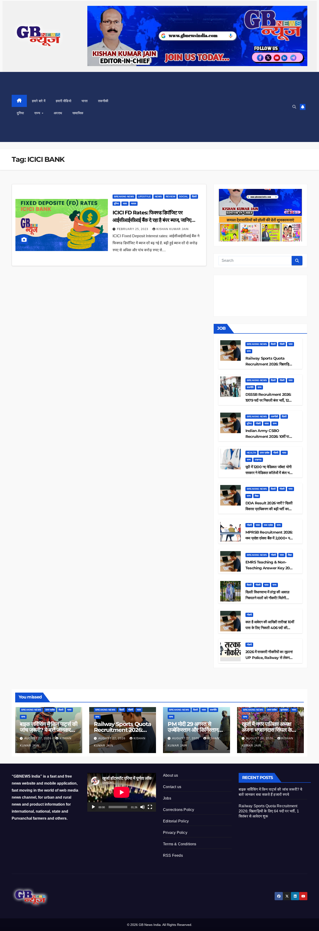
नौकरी (282, 344)
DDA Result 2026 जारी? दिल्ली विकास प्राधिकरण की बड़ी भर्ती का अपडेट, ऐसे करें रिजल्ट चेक (269, 509)
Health (251, 452)
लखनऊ (258, 459)
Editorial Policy (176, 821)
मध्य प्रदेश (268, 525)
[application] (121, 792)
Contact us (172, 787)
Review (170, 196)
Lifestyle (144, 196)
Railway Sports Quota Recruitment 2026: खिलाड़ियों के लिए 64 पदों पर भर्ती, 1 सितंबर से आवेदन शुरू (269, 811)
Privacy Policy (175, 833)
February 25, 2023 (133, 229)
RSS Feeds (173, 855)
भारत (85, 101)
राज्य (37, 113)
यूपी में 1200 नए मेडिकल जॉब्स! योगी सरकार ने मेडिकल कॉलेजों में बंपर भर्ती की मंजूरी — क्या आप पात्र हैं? (268, 473)
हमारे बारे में (39, 101)
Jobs (167, 798)
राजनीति (250, 387)
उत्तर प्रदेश (264, 452)
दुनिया (20, 113)
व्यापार (133, 203)
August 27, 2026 (38, 738)
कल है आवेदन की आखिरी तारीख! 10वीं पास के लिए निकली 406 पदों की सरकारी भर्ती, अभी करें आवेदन (269, 628)
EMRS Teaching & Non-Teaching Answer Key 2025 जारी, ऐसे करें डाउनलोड (269, 568)
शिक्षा (257, 496)
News (158, 196)
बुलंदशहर (284, 709)
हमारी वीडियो (63, 101)
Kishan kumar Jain (172, 229)
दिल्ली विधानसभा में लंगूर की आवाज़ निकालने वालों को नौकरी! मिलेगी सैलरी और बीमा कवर (267, 598)
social (183, 196)
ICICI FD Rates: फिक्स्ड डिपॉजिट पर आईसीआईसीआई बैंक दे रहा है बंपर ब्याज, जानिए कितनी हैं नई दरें (152, 220)
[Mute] (142, 807)
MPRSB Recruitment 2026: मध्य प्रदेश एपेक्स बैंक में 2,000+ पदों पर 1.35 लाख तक (269, 538)
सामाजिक (77, 113)
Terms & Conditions (179, 844)
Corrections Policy (178, 810)
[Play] (93, 807)
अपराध (58, 113)
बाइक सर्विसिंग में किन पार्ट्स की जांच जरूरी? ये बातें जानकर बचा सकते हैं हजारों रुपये (48, 730)
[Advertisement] (202, 107)
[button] (294, 107)
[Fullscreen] (150, 807)
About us (170, 775)
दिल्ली (194, 196)
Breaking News (124, 196)
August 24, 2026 (260, 738)
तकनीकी (103, 101)
